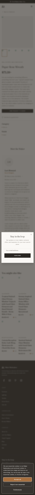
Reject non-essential (17, 484)
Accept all (17, 479)
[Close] (31, 234)
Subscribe (17, 255)
